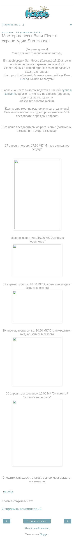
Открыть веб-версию (37, 528)
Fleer (23, 79)
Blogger (44, 534)
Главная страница (37, 521)
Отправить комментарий (21, 509)
